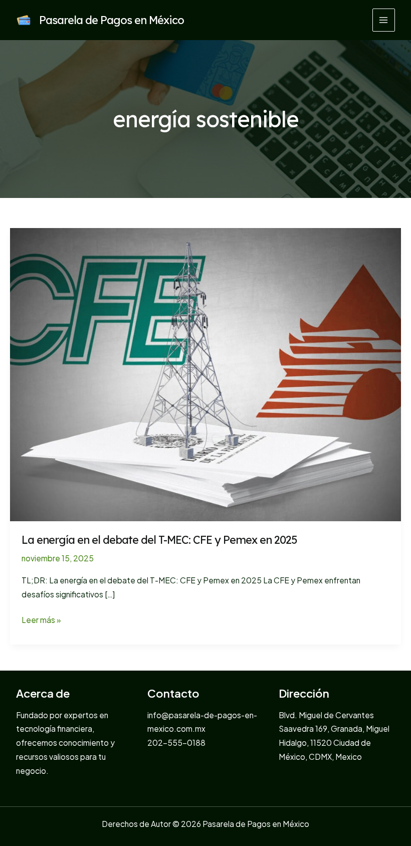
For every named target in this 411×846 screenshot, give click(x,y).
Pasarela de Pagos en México (111, 20)
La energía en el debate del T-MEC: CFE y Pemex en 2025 (159, 539)
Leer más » (41, 620)
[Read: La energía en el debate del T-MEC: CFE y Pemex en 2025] (205, 373)
